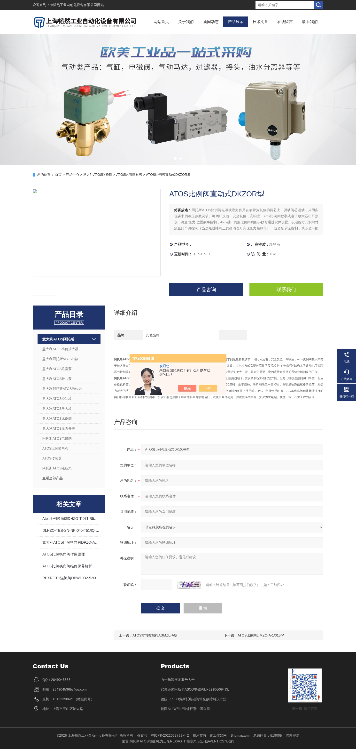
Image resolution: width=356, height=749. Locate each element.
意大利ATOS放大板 (57, 409)
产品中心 (72, 175)
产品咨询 (206, 289)
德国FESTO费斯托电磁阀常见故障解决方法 (193, 699)
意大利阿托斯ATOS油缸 (60, 359)
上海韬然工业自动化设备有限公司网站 (75, 5)
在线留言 (285, 22)
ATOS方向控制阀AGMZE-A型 (154, 635)
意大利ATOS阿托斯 (97, 175)
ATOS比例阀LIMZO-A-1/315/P (261, 635)
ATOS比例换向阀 (129, 175)
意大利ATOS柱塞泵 (57, 369)
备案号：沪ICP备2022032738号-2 (163, 735)
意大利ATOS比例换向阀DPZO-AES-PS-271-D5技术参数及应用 (71, 542)
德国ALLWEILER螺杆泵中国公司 (185, 709)
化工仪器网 (218, 735)
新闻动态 (211, 22)
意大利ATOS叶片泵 (57, 379)
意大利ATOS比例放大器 (60, 349)
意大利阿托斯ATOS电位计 (62, 389)
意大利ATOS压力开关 (58, 428)
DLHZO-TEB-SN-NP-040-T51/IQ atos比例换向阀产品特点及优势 (71, 530)
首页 (58, 175)
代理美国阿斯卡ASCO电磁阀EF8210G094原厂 (196, 689)
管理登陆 (292, 735)
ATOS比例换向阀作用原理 (63, 554)
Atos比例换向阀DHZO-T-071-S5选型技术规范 (71, 518)
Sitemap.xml (240, 735)
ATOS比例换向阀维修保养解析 (67, 566)
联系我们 (310, 22)
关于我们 (186, 22)
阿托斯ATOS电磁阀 (57, 438)
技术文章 (260, 22)
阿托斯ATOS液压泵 (57, 468)
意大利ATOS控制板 (57, 399)
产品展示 (235, 22)
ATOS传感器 (52, 458)
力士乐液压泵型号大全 (178, 680)
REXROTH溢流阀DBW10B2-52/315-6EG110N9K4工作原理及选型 (71, 578)
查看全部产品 (52, 478)
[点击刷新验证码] (189, 585)
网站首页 (161, 22)
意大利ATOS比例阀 (57, 418)
